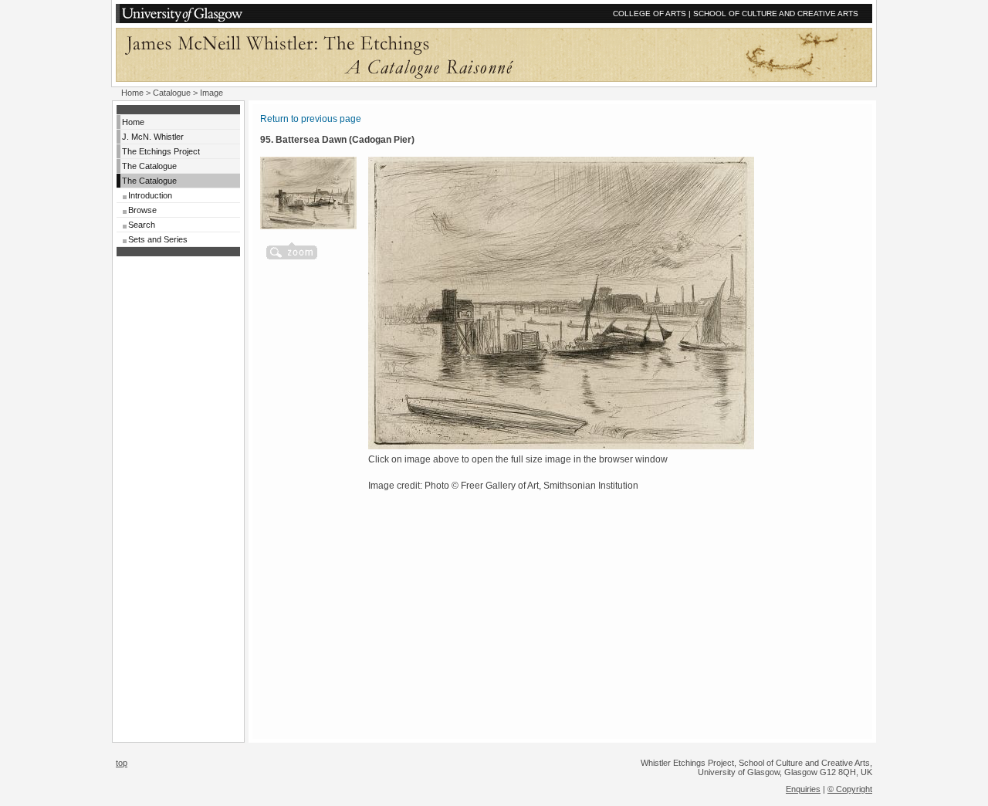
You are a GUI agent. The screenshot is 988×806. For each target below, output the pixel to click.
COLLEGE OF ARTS (649, 13)
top (121, 762)
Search (141, 224)
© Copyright (849, 789)
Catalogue (172, 92)
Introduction (150, 195)
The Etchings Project (161, 151)
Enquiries (803, 789)
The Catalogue (149, 166)
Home (132, 92)
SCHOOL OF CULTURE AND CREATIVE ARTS (775, 13)
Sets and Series (158, 239)
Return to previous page (310, 119)
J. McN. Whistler (153, 136)
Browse (142, 210)
